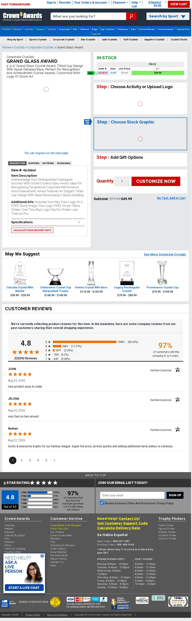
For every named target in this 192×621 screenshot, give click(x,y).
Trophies (6, 29)
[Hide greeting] (42, 556)
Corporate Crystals (41, 47)
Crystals (29, 29)
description (17, 163)
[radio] (95, 342)
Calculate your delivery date (32, 230)
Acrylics (52, 29)
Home (6, 47)
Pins (75, 29)
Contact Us (57, 562)
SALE (7, 545)
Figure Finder (166, 528)
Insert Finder (166, 525)
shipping (33, 163)
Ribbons (84, 29)
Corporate (64, 29)
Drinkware (123, 29)
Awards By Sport (14, 535)
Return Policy (58, 558)
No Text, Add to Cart (171, 198)
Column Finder (167, 538)
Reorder (65, 2)
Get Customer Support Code (122, 523)
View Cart (178, 4)
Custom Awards (166, 29)
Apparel (96, 34)
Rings (95, 29)
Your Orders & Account (90, 2)
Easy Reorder (58, 552)
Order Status (58, 548)
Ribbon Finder (167, 532)
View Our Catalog (15, 548)
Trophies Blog (12, 552)
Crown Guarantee (61, 535)
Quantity (105, 181)
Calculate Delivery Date (118, 528)
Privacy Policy (165, 503)
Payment (119, 2)
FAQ (52, 542)
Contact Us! (129, 519)
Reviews (55, 538)
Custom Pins (183, 29)
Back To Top (95, 475)
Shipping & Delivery (62, 545)
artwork (48, 163)
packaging (63, 163)
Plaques (40, 29)
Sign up (175, 495)
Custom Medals (147, 29)
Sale (133, 29)
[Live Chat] (4, 603)
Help (135, 2)
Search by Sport (163, 16)
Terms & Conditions (57, 614)
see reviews (73, 509)
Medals (18, 29)
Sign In (51, 2)
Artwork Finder (167, 535)
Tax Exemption (59, 555)
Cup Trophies (108, 29)
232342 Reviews (28, 358)
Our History (57, 532)
